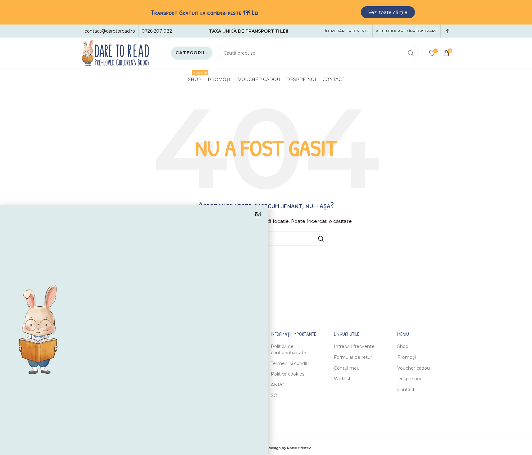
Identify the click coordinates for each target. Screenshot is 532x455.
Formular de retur (353, 357)
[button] (258, 214)
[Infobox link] (109, 31)
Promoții (406, 357)
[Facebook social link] (447, 31)
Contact (406, 389)
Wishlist (342, 378)
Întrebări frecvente (354, 346)
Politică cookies (287, 374)
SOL (275, 395)
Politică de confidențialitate (288, 349)
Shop (402, 346)
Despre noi (409, 378)
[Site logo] (115, 53)
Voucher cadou (413, 368)
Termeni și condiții (290, 363)
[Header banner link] (266, 12)
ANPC (277, 385)
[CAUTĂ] (411, 53)
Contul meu (347, 368)
